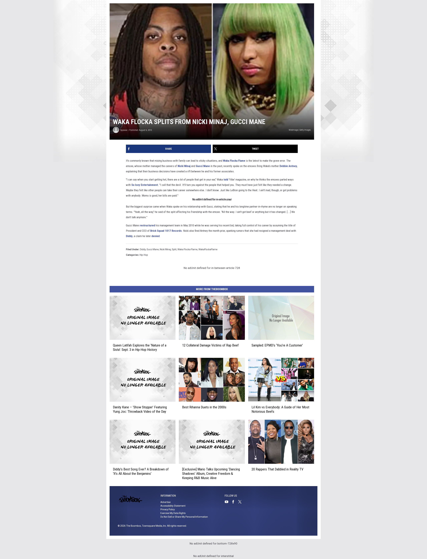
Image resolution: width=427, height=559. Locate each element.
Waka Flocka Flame (234, 160)
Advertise (165, 502)
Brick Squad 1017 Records (166, 230)
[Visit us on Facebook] (234, 502)
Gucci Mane (203, 166)
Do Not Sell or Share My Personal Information (184, 516)
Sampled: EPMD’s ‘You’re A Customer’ (277, 345)
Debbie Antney (288, 166)
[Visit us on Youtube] (228, 502)
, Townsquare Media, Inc (153, 525)
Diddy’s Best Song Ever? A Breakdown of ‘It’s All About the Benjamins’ (141, 471)
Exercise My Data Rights (173, 513)
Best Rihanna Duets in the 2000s (204, 407)
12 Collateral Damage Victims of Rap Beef (210, 345)
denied (155, 236)
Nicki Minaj (184, 166)
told (226, 179)
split (174, 249)
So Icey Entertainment (144, 185)
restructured (147, 225)
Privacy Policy (167, 509)
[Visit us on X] (241, 502)
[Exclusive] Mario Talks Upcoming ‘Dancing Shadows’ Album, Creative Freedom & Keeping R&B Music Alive (211, 473)
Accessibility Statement (172, 505)
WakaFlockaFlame (208, 249)
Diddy (129, 236)
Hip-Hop (144, 255)
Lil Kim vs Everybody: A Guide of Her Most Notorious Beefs (280, 409)
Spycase (123, 130)
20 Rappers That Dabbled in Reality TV (277, 469)
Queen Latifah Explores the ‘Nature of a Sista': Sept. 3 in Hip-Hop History (139, 347)
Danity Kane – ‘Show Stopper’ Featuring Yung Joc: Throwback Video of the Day (140, 409)
